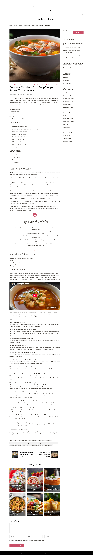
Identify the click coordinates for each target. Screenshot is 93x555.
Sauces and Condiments (67, 10)
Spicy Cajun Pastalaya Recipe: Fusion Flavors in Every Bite (17, 513)
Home (16, 2)
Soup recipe (34, 445)
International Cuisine (64, 6)
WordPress (73, 552)
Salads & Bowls (33, 10)
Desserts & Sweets (19, 6)
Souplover (41, 445)
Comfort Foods (74, 2)
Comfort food (17, 440)
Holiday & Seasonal (51, 6)
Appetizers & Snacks (25, 2)
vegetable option (49, 445)
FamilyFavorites (32, 440)
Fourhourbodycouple (14, 94)
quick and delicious (53, 443)
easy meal (24, 440)
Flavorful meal (41, 440)
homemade (48, 440)
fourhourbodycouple (46, 19)
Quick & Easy (23, 10)
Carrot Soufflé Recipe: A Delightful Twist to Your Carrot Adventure (52, 488)
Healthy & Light (40, 6)
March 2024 (66, 80)
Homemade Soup (25, 443)
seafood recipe (26, 445)
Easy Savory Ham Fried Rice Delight (72, 55)
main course (33, 443)
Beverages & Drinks (37, 2)
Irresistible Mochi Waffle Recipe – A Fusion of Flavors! (34, 513)
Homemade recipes (15, 443)
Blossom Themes (61, 552)
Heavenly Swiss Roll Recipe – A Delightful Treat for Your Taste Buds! (34, 487)
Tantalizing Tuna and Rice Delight (71, 47)
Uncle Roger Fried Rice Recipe (70, 57)
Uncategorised (67, 138)
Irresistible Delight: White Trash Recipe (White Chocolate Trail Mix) (17, 487)
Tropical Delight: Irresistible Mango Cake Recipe (52, 513)
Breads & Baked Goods (50, 2)
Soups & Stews (42, 10)
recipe (12, 445)
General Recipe (40, 84)
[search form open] (82, 14)
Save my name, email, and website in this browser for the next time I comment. (27, 540)
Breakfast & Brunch (63, 2)
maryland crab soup (43, 443)
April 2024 (65, 77)
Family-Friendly (30, 6)
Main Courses (75, 6)
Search (65, 30)
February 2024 (67, 83)
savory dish (18, 445)
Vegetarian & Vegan (54, 10)
